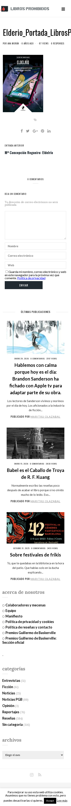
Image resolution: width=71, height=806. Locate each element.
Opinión (8, 706)
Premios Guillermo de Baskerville (30, 633)
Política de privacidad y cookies (29, 622)
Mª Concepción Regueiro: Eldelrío (29, 152)
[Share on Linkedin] (49, 130)
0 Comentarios (37, 358)
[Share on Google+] (35, 130)
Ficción (7, 687)
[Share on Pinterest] (42, 130)
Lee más (62, 800)
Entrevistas (11, 680)
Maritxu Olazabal (45, 416)
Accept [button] (50, 800)
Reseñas (8, 718)
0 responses (57, 43)
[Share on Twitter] (28, 130)
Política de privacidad (31, 278)
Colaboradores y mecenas (25, 605)
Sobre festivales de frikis (35, 554)
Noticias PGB (12, 699)
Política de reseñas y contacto (28, 627)
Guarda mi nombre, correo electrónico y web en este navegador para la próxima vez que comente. (35, 275)
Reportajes (10, 712)
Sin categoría (12, 724)
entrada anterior (14, 145)
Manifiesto (14, 616)
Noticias (8, 693)
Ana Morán (13, 43)
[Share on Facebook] (21, 130)
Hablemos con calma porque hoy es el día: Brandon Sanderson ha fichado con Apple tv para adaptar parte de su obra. (35, 378)
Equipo (10, 610)
